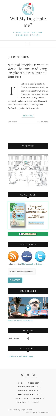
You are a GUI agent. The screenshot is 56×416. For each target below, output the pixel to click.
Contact (36, 402)
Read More (28, 116)
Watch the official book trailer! (20, 320)
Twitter (39, 264)
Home (19, 383)
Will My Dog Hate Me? (28, 21)
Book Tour (21, 402)
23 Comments (42, 122)
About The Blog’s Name (28, 387)
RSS (22, 264)
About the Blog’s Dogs (28, 391)
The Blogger (33, 383)
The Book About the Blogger (28, 398)
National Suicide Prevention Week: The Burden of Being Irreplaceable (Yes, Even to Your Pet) (28, 71)
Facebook (29, 264)
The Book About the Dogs (28, 394)
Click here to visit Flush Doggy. (20, 356)
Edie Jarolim (12, 122)
